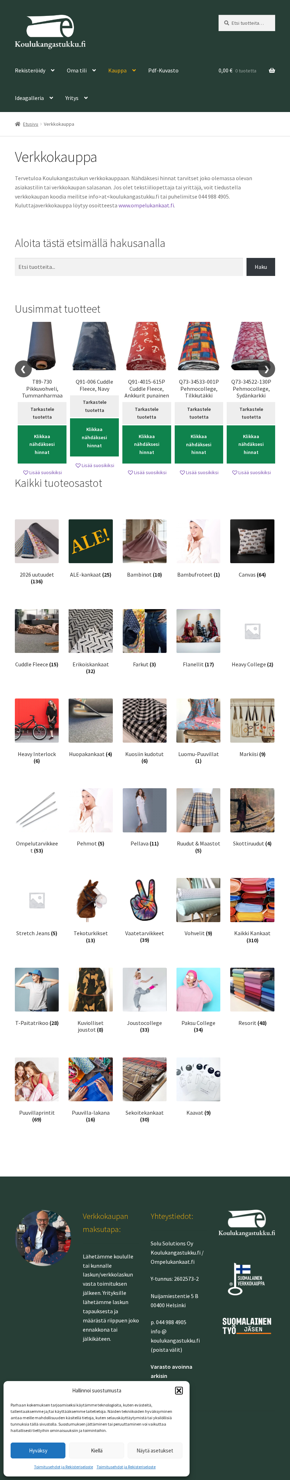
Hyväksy (38, 1450)
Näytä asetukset (155, 1450)
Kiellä (97, 1450)
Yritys (72, 97)
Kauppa (117, 70)
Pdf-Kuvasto (163, 70)
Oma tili (77, 70)
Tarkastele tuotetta (42, 413)
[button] (178, 1390)
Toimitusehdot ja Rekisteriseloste (63, 1466)
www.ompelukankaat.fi (146, 205)
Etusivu (30, 124)
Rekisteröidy (30, 70)
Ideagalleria (29, 97)
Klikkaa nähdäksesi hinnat (42, 444)
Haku (261, 266)
